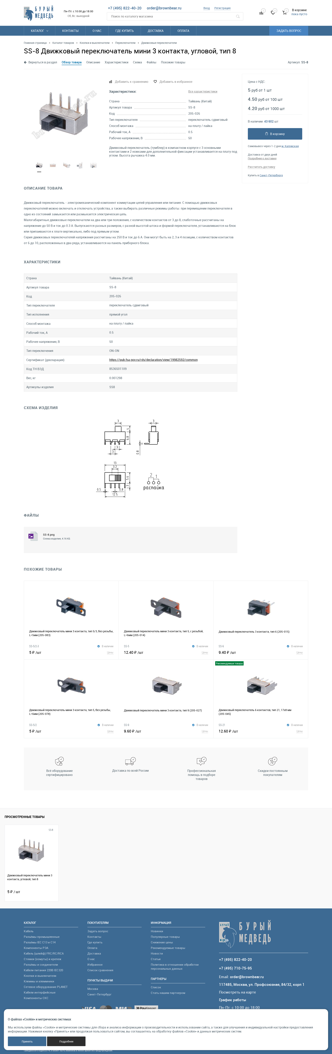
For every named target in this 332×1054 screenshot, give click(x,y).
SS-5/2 (33, 725)
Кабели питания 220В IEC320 (43, 970)
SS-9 (126, 725)
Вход (206, 8)
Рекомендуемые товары (168, 948)
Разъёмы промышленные (42, 937)
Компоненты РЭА (36, 948)
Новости (157, 953)
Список (156, 987)
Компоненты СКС (36, 998)
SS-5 (126, 646)
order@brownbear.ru (164, 8)
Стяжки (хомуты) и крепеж (42, 959)
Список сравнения (100, 970)
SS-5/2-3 (34, 646)
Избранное (95, 964)
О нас (97, 31)
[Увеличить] (64, 114)
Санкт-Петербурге (271, 175)
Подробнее (66, 1041)
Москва (92, 989)
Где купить (124, 31)
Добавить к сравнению (131, 82)
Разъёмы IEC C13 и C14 (40, 942)
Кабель (28, 931)
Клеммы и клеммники (39, 981)
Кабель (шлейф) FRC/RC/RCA (44, 953)
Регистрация (222, 8)
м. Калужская (290, 146)
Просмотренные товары (25, 817)
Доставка (156, 31)
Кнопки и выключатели (40, 976)
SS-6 (221, 646)
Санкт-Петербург (99, 994)
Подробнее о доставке (262, 158)
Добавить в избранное (175, 82)
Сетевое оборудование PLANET (46, 987)
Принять (27, 1041)
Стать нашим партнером (168, 993)
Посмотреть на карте (237, 992)
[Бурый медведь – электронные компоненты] (38, 13)
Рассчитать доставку (261, 167)
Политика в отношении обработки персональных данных (175, 966)
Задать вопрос (288, 31)
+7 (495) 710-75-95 (235, 968)
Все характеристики (202, 91)
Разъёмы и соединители (41, 964)
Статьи (156, 959)
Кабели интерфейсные (40, 992)
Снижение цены (162, 942)
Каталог (38, 31)
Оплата (183, 31)
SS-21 (222, 725)
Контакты (70, 31)
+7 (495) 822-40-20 (124, 8)
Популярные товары (165, 937)
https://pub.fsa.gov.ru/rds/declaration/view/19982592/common (153, 360)
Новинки (157, 931)
